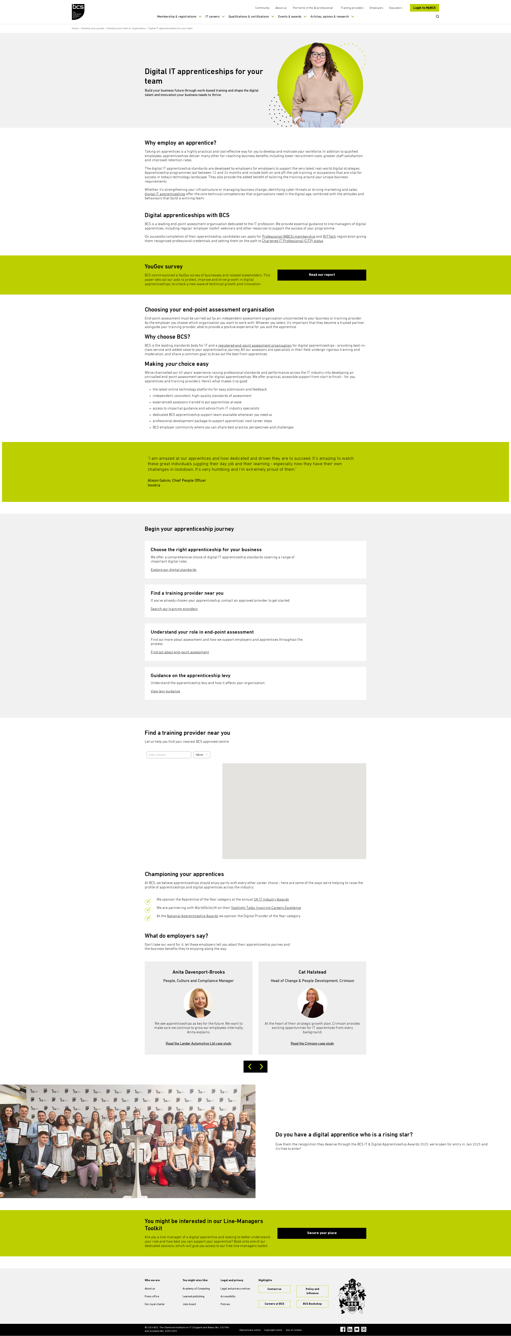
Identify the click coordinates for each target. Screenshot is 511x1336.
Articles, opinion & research (329, 16)
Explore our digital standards (173, 570)
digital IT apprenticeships (165, 194)
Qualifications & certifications (249, 16)
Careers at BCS (274, 1303)
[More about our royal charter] (352, 1296)
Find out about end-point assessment (180, 652)
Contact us (274, 1289)
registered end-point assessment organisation (255, 346)
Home (75, 28)
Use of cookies (294, 1330)
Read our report (322, 275)
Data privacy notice (250, 1330)
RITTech (329, 237)
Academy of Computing (196, 1288)
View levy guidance (165, 691)
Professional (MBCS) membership (288, 237)
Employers (376, 8)
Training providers (352, 8)
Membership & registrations (176, 16)
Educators (395, 8)
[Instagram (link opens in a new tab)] (363, 1329)
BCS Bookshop (312, 1303)
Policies (225, 1304)
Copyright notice (273, 1330)
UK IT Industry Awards (271, 900)
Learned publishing (193, 1296)
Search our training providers (174, 609)
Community (262, 8)
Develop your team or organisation (126, 28)
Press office (152, 1296)
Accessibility (228, 1296)
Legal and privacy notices (235, 1288)
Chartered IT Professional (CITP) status (292, 241)
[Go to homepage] (78, 12)
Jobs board (189, 1304)
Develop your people (92, 28)
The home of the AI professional (313, 8)
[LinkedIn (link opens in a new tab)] (349, 1329)
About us (281, 8)
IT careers (212, 16)
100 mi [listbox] (199, 755)
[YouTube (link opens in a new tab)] (356, 1329)
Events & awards (289, 16)
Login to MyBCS (424, 8)
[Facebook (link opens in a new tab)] (342, 1329)
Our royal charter (155, 1304)
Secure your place (322, 1233)
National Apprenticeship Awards (192, 916)
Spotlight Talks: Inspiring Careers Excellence (266, 908)
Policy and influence (312, 1291)
